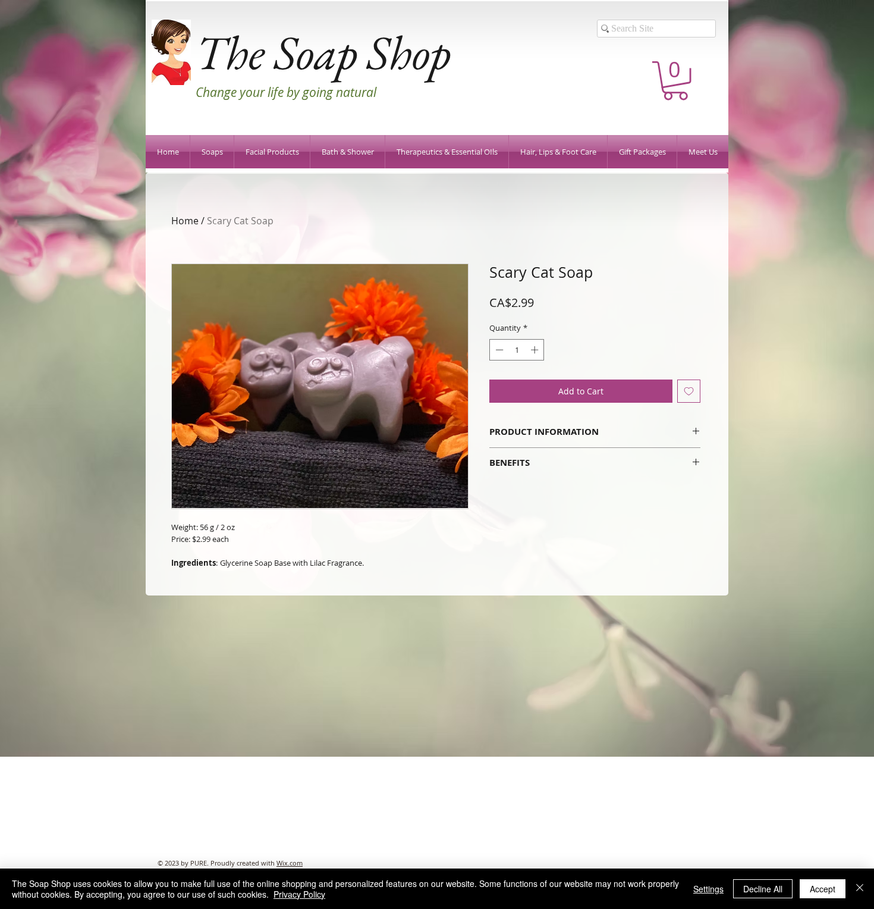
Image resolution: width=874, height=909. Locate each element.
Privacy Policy (299, 894)
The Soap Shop (323, 52)
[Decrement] (498, 350)
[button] (675, 80)
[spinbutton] (517, 350)
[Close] (860, 888)
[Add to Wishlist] (688, 391)
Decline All (762, 889)
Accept (822, 889)
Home (185, 220)
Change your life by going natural (286, 92)
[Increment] (536, 350)
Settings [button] (708, 889)
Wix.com (289, 862)
